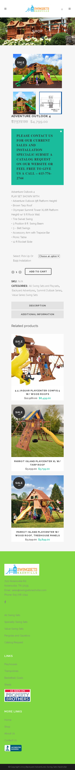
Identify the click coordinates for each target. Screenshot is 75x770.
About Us (9, 733)
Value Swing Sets (14, 628)
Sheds (7, 684)
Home (7, 720)
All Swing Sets (12, 615)
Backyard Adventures (23, 290)
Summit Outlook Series (49, 290)
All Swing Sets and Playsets (44, 286)
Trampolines (11, 671)
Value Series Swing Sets (25, 295)
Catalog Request (13, 642)
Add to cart (38, 271)
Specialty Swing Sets (16, 622)
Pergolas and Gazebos (17, 635)
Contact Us (10, 740)
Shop (7, 726)
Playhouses (10, 664)
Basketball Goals (13, 677)
